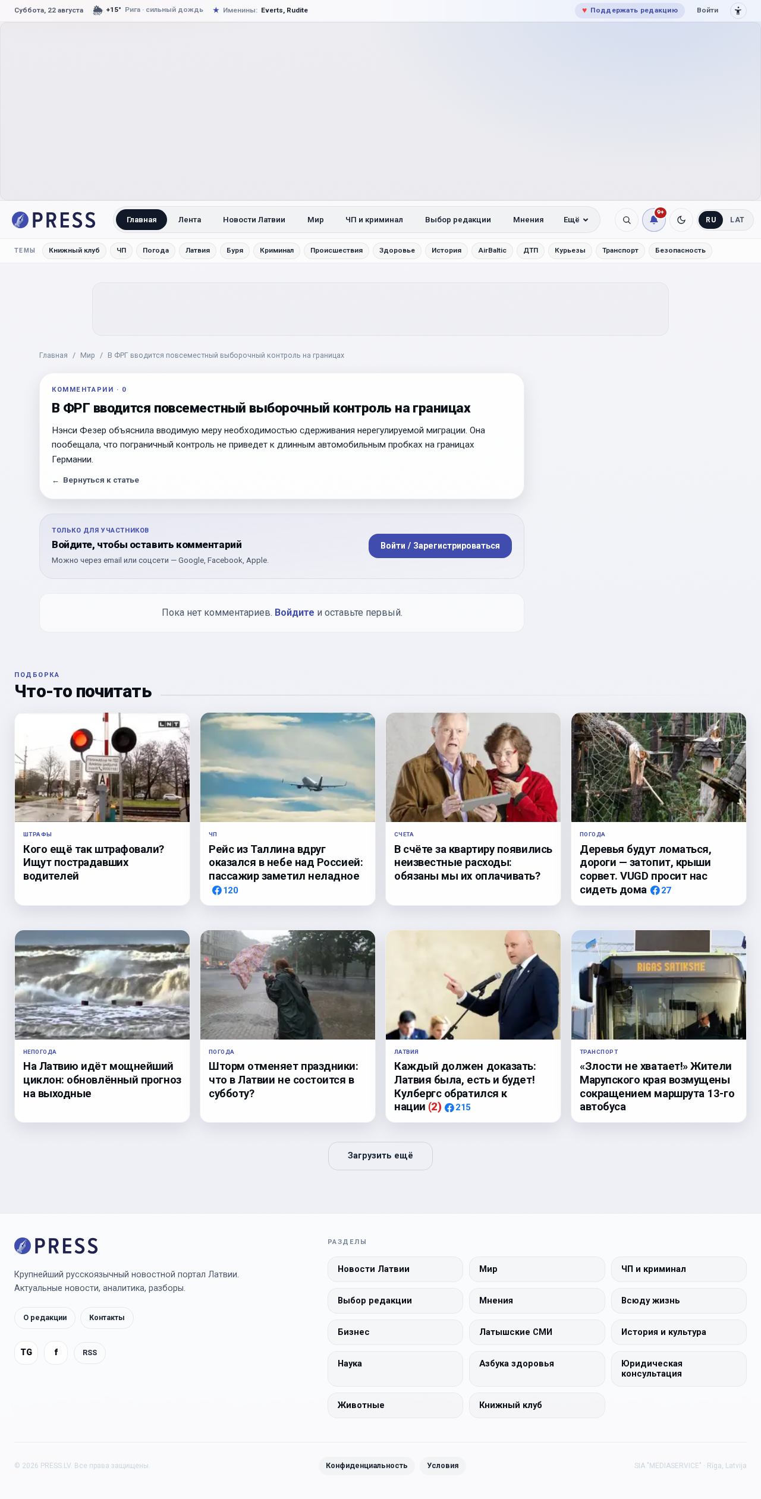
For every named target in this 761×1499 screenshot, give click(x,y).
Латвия (197, 250)
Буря (235, 250)
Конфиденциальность (367, 1465)
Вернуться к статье (95, 479)
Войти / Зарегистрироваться (440, 545)
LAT (737, 220)
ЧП (121, 250)
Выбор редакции (458, 219)
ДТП (530, 250)
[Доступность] (738, 10)
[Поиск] (627, 220)
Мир (315, 219)
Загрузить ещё (380, 1156)
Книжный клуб (74, 250)
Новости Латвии (254, 219)
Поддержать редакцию (630, 10)
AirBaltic (492, 250)
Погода (156, 250)
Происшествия (336, 250)
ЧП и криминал (374, 219)
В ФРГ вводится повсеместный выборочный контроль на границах (226, 355)
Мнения (528, 219)
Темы (25, 250)
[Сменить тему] (681, 220)
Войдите (295, 612)
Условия (443, 1465)
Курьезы (570, 250)
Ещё (572, 219)
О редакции (45, 1318)
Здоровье (397, 250)
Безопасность (680, 250)
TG (26, 1352)
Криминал (277, 250)
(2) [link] (435, 1106)
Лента (189, 219)
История (446, 250)
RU (711, 220)
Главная (142, 219)
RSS (90, 1352)
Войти (707, 10)
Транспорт (620, 250)
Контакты (107, 1318)
